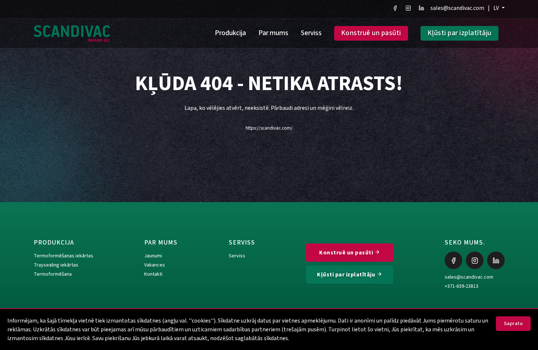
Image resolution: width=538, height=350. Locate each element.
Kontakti (153, 274)
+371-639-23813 (461, 286)
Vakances (154, 265)
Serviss (311, 33)
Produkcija (230, 33)
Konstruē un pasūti (371, 33)
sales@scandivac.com (457, 8)
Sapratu (513, 323)
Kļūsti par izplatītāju (459, 33)
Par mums (273, 33)
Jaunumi (153, 256)
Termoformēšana (53, 274)
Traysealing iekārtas (56, 265)
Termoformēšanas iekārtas (63, 256)
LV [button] (496, 8)
